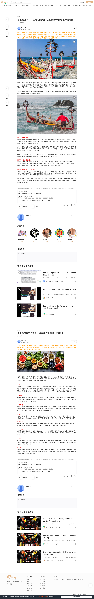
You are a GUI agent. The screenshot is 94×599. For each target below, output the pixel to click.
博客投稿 (29, 590)
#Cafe (69, 579)
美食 (61, 5)
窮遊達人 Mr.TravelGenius (59, 239)
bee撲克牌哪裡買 (58, 34)
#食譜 (66, 579)
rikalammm (72, 239)
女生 (69, 5)
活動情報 (51, 198)
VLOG (57, 5)
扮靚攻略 (45, 198)
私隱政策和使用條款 (42, 596)
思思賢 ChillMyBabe (47, 239)
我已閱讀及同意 (76, 596)
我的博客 (42, 588)
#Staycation (75, 579)
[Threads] (6, 113)
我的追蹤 (42, 586)
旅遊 (65, 5)
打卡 (26, 198)
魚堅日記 (34, 239)
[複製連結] (6, 117)
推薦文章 (38, 5)
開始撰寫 (89, 2)
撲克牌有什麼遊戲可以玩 (36, 347)
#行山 (58, 579)
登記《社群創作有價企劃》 (34, 193)
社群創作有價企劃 (6, 5)
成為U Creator (26, 5)
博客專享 (50, 5)
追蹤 (74, 28)
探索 (33, 5)
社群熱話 (16, 5)
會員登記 (82, 2)
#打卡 (62, 579)
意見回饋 (29, 588)
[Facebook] (6, 105)
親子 (76, 5)
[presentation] (17, 233)
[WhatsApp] (6, 109)
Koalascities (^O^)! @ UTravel (22, 239)
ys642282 (24, 27)
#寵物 (55, 579)
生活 (80, 5)
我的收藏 (42, 583)
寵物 (84, 5)
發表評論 (21, 253)
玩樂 (72, 5)
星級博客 (44, 5)
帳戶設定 (42, 581)
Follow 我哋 (47, 200)
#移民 (81, 579)
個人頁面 (42, 579)
